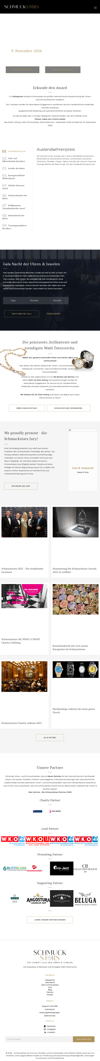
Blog (50, 990)
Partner (50, 992)
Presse (50, 995)
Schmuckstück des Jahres (13, 216)
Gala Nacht (50, 982)
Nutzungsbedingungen (49, 1012)
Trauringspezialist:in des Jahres (14, 226)
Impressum (50, 1009)
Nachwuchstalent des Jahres (14, 196)
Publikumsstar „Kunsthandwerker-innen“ (14, 206)
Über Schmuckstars (50, 985)
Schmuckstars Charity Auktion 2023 (21, 723)
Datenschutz (49, 1016)
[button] (95, 8)
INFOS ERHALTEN (84, 1039)
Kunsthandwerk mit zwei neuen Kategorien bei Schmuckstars (70, 647)
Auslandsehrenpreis (14, 151)
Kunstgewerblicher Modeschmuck (13, 176)
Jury (50, 987)
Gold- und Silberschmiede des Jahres (13, 159)
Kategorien (50, 980)
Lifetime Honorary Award (13, 186)
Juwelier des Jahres (13, 168)
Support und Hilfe (50, 1006)
